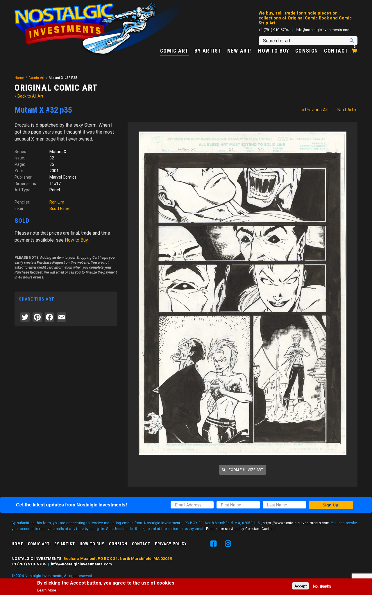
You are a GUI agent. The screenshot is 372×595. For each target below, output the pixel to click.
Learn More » (48, 590)
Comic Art (174, 51)
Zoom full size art (245, 470)
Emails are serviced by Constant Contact (240, 529)
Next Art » (346, 109)
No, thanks (322, 586)
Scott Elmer (60, 208)
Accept (300, 586)
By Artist (207, 51)
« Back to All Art (29, 96)
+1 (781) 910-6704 (274, 30)
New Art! (239, 51)
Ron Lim (56, 202)
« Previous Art (315, 109)
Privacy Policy (171, 544)
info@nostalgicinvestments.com (323, 30)
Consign (306, 51)
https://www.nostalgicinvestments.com (296, 523)
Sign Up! (331, 505)
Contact (336, 51)
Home (19, 78)
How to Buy (273, 51)
